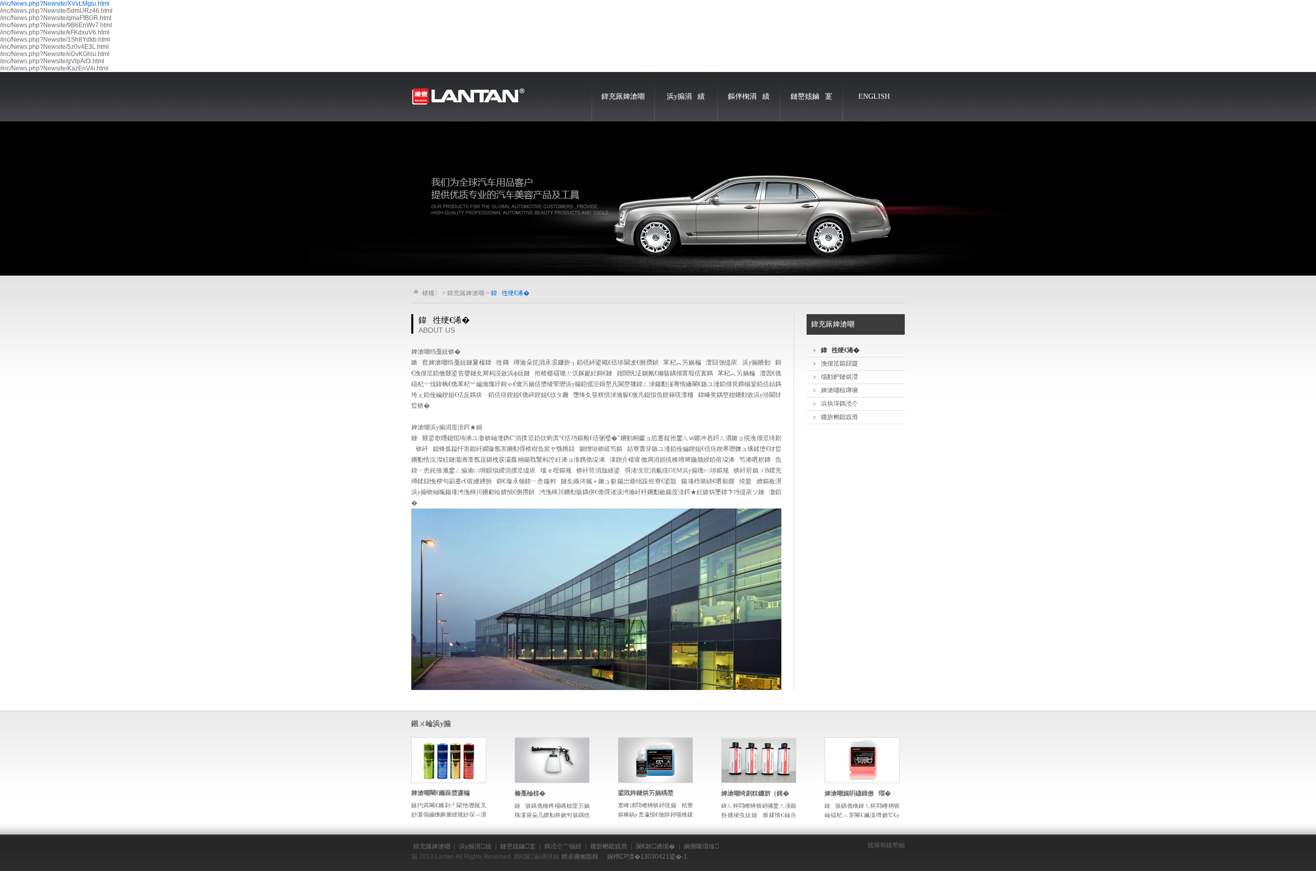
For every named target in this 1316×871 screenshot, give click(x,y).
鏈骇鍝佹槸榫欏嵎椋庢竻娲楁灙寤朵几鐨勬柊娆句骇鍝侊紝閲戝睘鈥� (552, 815)
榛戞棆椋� (530, 793)
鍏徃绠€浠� (840, 350)
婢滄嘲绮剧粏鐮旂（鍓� (755, 793)
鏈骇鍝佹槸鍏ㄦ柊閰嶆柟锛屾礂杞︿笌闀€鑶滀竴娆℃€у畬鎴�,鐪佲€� (862, 815)
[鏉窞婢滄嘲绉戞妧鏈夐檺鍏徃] (467, 75)
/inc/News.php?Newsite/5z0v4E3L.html (54, 46)
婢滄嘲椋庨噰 (839, 390)
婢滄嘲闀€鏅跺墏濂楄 (442, 792)
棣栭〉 (431, 293)
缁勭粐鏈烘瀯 (839, 376)
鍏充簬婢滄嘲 (623, 96)
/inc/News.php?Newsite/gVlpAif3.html (52, 61)
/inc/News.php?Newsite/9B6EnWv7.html (56, 25)
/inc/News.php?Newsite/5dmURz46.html (56, 10)
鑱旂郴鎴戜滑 (839, 417)
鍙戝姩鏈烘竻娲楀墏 (645, 792)
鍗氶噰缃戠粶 (579, 856)
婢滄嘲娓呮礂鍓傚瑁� (858, 793)
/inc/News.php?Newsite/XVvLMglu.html (54, 3)
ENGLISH (874, 96)
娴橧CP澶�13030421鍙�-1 (647, 856)
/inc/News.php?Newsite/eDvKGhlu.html (54, 54)
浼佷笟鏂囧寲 (839, 363)
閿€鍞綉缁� (655, 846)
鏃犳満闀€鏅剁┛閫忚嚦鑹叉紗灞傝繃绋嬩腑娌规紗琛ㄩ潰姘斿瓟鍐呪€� (448, 814)
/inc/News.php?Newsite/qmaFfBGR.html (56, 18)
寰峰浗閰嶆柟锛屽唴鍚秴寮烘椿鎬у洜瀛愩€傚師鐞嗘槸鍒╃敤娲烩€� (655, 814)
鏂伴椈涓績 (749, 96)
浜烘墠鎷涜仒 (839, 403)
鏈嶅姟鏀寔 (811, 96)
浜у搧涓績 (686, 96)
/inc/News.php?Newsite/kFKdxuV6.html (54, 32)
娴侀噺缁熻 (701, 846)
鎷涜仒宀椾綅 (562, 846)
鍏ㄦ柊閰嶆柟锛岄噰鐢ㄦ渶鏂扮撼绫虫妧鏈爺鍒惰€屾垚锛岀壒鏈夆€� (758, 815)
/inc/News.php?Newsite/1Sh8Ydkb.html (55, 39)
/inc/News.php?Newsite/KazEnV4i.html (54, 68)
